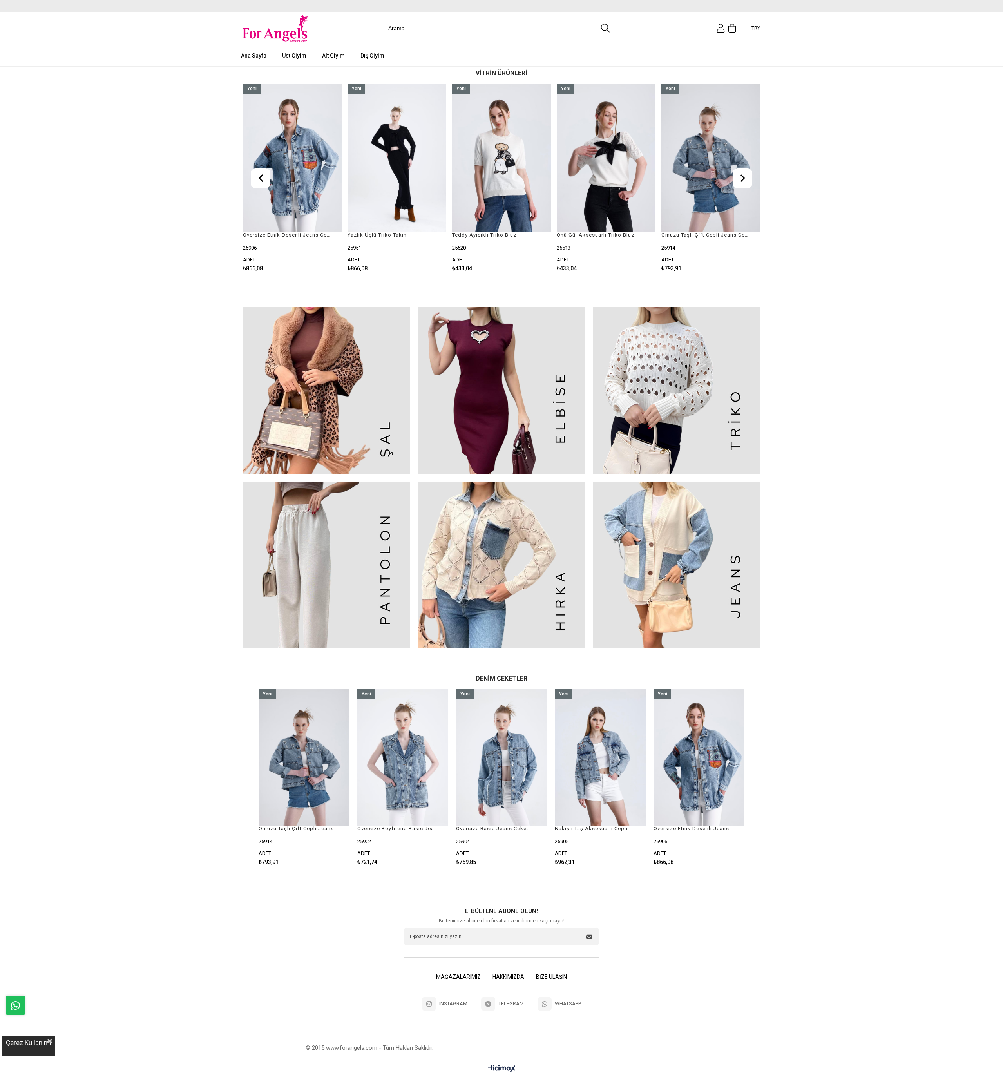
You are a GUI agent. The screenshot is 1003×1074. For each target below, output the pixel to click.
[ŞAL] (326, 390)
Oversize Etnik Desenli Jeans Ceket (595, 828)
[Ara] (605, 28)
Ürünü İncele (315, 178)
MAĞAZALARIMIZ (458, 977)
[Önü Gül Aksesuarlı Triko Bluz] (501, 158)
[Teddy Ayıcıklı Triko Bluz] (397, 158)
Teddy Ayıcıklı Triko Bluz (380, 235)
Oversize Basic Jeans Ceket (697, 235)
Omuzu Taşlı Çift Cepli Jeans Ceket (601, 235)
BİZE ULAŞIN (551, 977)
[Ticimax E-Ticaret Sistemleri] (502, 1068)
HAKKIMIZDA (508, 977)
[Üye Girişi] (720, 28)
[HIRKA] (501, 565)
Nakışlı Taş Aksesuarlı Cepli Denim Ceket (496, 828)
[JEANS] (676, 565)
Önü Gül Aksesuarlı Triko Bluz (491, 235)
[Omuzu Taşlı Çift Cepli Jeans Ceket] (606, 158)
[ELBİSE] (501, 390)
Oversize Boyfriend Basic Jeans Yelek (299, 828)
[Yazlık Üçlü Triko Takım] (292, 158)
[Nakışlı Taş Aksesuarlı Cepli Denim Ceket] (501, 757)
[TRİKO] (676, 390)
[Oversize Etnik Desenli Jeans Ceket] (600, 757)
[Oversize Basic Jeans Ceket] (710, 158)
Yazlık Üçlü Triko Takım (273, 235)
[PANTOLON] (326, 565)
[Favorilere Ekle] (292, 178)
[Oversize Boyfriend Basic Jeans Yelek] (304, 757)
